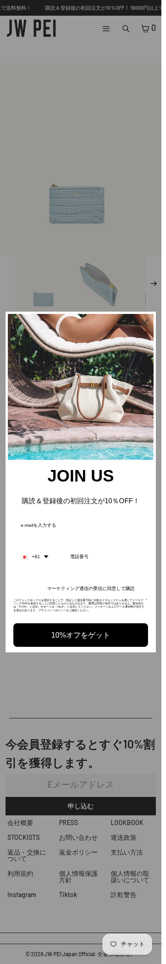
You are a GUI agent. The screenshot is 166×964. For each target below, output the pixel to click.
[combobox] (34, 557)
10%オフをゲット (80, 635)
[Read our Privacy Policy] (146, 603)
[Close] (145, 323)
